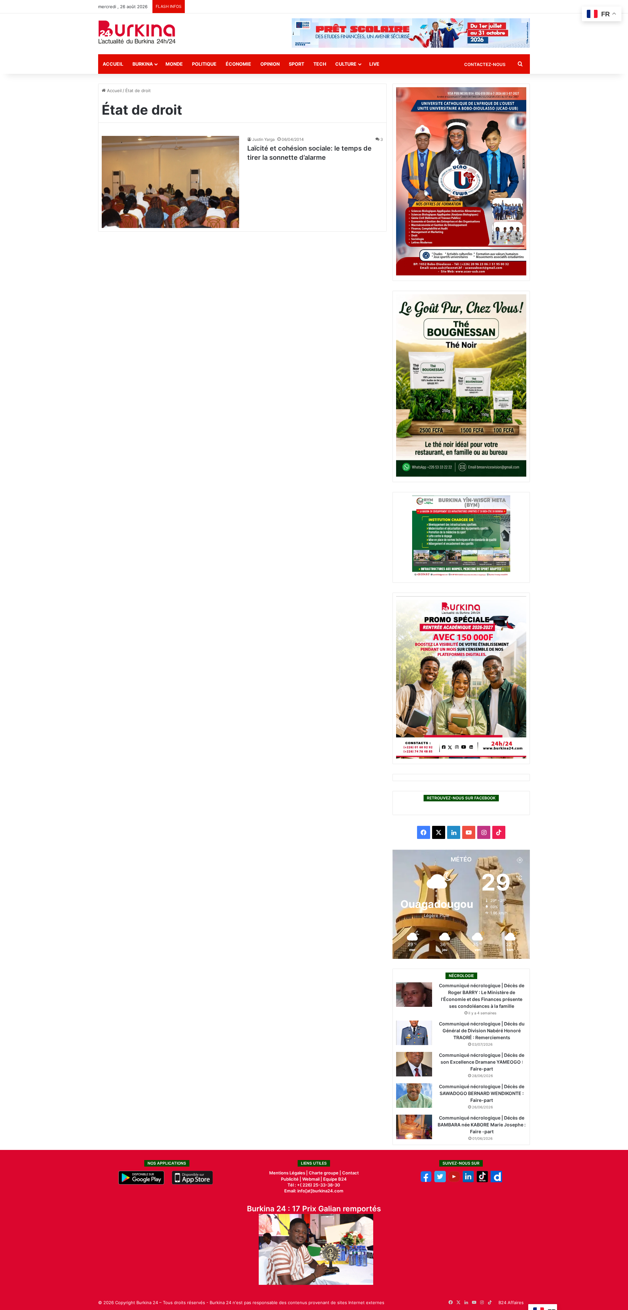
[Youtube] (454, 1180)
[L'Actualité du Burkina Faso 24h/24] (137, 32)
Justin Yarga (263, 139)
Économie (238, 64)
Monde (174, 64)
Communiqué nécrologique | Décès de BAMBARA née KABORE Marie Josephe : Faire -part (482, 1124)
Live (374, 64)
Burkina (142, 64)
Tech (319, 64)
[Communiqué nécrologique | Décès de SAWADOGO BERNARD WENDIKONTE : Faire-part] (414, 1095)
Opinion (270, 64)
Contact (350, 1172)
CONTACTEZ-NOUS (484, 64)
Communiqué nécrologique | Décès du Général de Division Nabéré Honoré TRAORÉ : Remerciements (482, 1030)
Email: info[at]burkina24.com (313, 1190)
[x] (440, 1180)
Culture (346, 64)
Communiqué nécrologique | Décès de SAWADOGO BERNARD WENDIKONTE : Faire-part (481, 1093)
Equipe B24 (334, 1179)
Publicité (290, 1179)
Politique (204, 64)
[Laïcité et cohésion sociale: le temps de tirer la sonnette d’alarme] (170, 182)
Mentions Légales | (289, 1172)
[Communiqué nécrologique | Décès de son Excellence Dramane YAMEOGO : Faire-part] (414, 1064)
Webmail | (312, 1179)
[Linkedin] (468, 1180)
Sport (296, 64)
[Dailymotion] (496, 1180)
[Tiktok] (482, 1180)
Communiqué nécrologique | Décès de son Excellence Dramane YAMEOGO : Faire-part (481, 1062)
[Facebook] (426, 1180)
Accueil (113, 64)
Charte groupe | (325, 1172)
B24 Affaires (511, 1302)
